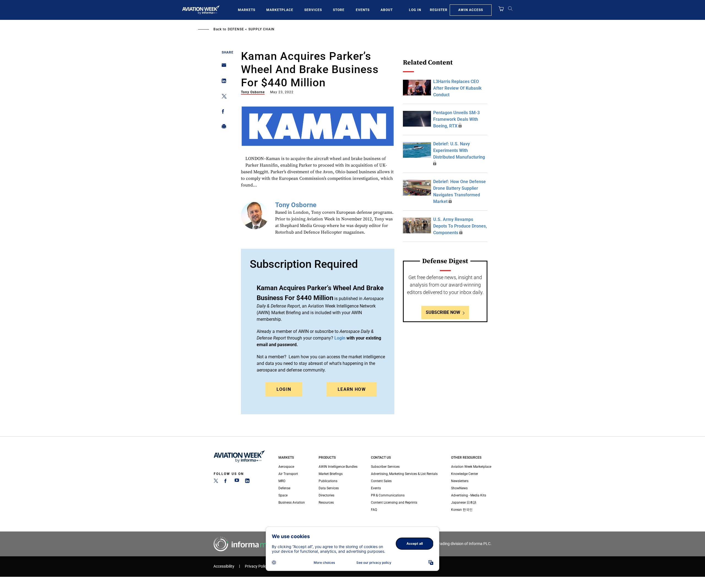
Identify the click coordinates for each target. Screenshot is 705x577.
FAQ (374, 510)
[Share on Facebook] (222, 112)
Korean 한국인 (462, 510)
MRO (281, 481)
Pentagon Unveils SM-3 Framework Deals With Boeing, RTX (456, 119)
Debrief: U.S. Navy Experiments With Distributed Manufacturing (459, 150)
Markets (246, 10)
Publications (328, 481)
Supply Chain (261, 29)
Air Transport (288, 474)
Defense (236, 29)
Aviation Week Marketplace (471, 467)
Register (439, 10)
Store (339, 10)
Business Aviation (291, 502)
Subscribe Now (443, 312)
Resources (326, 502)
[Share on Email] (222, 66)
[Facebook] (226, 482)
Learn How (352, 389)
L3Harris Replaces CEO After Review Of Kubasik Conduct (457, 88)
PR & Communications (388, 495)
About (387, 10)
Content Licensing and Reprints (394, 502)
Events (363, 10)
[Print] (222, 127)
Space (283, 495)
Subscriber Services (385, 467)
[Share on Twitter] (222, 97)
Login (283, 389)
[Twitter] (216, 482)
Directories (326, 495)
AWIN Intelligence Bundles (338, 467)
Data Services (329, 488)
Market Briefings (331, 474)
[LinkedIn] (247, 482)
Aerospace (286, 467)
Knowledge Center (464, 474)
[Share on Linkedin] (222, 82)
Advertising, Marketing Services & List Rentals (404, 474)
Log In (415, 10)
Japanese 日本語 (463, 502)
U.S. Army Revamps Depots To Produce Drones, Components (460, 226)
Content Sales (381, 481)
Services (313, 10)
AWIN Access (470, 10)
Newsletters (459, 481)
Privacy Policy (257, 566)
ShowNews (459, 488)
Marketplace (279, 10)
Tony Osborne (253, 92)
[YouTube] (237, 482)
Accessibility (223, 566)
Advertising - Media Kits (468, 495)
